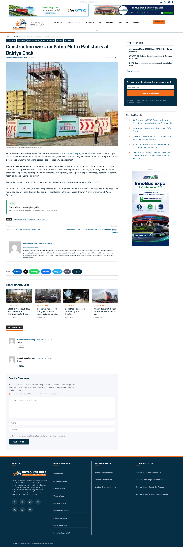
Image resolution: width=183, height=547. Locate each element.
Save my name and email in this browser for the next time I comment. (38, 436)
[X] (14, 509)
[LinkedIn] (160, 2)
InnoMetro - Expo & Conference (148, 472)
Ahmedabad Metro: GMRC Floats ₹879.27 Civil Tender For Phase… (151, 50)
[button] (97, 29)
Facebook (46, 272)
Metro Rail (21, 40)
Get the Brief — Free (150, 93)
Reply (21, 348)
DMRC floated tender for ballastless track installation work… (150, 64)
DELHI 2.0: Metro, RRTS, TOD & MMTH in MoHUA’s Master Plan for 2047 (151, 138)
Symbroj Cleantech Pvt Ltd (105, 487)
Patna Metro (69, 40)
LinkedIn (17, 272)
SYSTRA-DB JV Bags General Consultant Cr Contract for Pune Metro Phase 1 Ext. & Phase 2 (152, 155)
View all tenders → (134, 71)
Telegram (57, 272)
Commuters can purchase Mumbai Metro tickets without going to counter (92, 230)
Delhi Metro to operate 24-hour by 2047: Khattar (151, 129)
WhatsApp (34, 272)
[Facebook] (172, 2)
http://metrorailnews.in (30, 247)
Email (67, 272)
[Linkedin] (30, 502)
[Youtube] (168, 2)
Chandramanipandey (26, 339)
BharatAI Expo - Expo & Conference (150, 487)
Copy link (77, 272)
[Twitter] (164, 2)
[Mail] (38, 502)
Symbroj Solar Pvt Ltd (103, 480)
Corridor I (32, 219)
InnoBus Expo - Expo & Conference (150, 480)
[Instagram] (22, 502)
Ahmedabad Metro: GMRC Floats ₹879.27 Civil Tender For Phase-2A (152, 146)
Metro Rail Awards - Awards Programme (152, 494)
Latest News (17, 37)
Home (8, 37)
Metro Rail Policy (33, 40)
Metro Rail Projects (47, 40)
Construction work (19, 219)
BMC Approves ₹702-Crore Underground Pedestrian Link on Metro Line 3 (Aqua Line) (153, 121)
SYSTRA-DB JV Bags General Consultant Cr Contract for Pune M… (150, 57)
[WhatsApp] (22, 509)
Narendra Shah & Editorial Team (16, 58)
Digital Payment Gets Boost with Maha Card (23, 229)
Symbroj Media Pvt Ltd (104, 472)
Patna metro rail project (72, 153)
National (59, 40)
